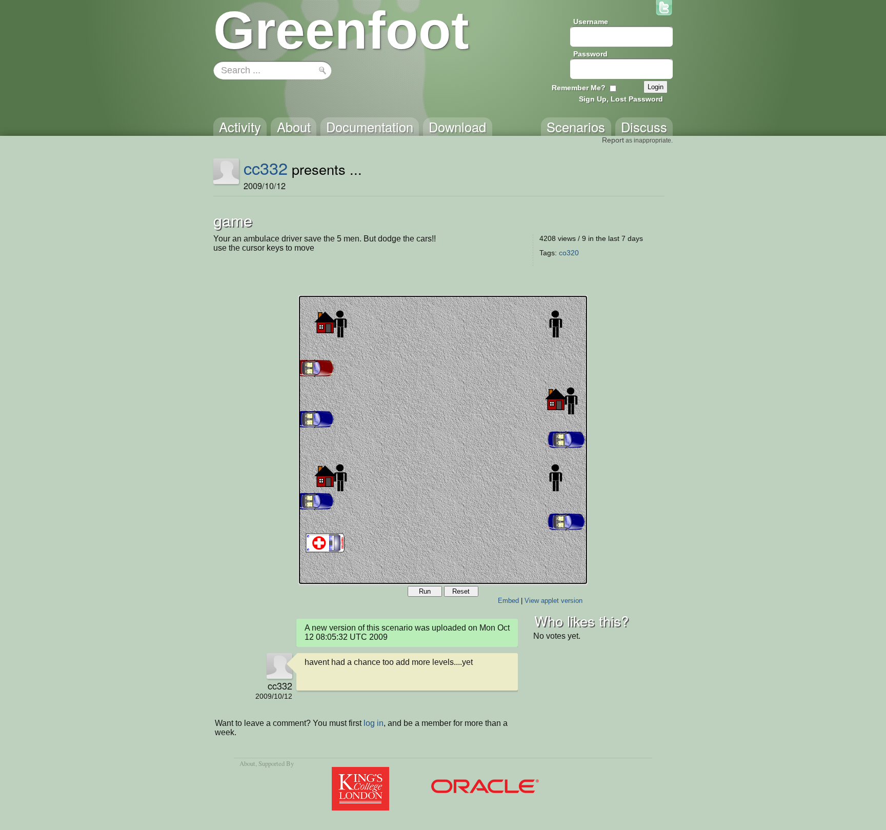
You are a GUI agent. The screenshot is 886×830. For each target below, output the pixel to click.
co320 (569, 253)
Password (590, 54)
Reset (461, 591)
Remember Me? (579, 88)
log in (374, 723)
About (247, 763)
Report (613, 140)
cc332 (266, 167)
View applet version (553, 600)
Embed (508, 600)
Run (425, 591)
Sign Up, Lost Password (621, 99)
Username (590, 21)
